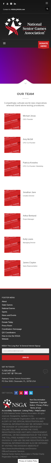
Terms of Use (35, 408)
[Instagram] (11, 4)
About (4, 301)
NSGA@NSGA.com (18, 9)
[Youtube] (21, 393)
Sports (4, 312)
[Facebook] (4, 4)
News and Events (9, 315)
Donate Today (7, 322)
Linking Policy (27, 410)
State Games (7, 305)
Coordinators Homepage (12, 329)
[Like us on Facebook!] (16, 393)
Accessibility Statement (11, 410)
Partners (5, 319)
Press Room (7, 326)
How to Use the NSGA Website (11, 337)
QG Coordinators (9, 332)
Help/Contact (40, 410)
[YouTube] (7, 4)
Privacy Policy (42, 405)
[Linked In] (15, 4)
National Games (8, 308)
